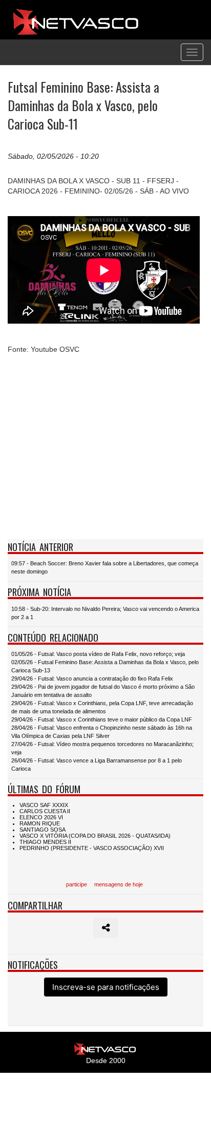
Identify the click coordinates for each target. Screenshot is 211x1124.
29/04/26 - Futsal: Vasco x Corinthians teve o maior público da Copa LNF (101, 719)
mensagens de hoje (118, 884)
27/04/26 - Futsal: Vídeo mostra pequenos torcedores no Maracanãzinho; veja (102, 748)
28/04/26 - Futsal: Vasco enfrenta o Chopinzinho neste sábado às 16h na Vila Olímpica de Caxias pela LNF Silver (101, 732)
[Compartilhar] (105, 928)
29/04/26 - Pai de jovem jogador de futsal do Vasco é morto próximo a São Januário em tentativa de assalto (103, 691)
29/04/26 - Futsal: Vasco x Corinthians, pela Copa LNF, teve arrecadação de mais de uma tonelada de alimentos (102, 707)
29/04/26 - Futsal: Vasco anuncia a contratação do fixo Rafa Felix (92, 678)
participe (76, 884)
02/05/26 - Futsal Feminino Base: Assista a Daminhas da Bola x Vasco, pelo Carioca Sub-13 (105, 666)
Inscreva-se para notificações (105, 987)
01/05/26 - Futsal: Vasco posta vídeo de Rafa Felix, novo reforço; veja (98, 654)
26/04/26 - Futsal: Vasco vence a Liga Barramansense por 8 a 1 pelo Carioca (96, 764)
